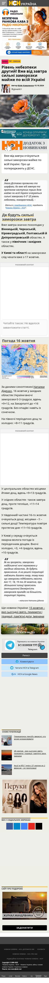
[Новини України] (22, 2)
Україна (5, 61)
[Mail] (39, 826)
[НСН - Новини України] (24, 645)
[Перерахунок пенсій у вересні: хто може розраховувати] (6, 740)
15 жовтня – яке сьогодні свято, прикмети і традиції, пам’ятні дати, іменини (23, 612)
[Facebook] (9, 826)
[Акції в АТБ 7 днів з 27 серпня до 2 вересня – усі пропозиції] (6, 769)
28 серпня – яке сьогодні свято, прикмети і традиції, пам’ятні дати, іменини (30, 753)
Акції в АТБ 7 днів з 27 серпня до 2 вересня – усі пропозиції (29, 766)
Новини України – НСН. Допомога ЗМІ (19, 949)
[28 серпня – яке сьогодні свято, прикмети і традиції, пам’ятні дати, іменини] (6, 755)
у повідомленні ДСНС (22, 205)
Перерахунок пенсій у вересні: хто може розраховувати (30, 737)
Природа (16, 61)
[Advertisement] (24, 293)
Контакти (41, 949)
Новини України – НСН (15, 208)
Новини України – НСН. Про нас (25, 954)
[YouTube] (31, 826)
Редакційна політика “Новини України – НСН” (25, 959)
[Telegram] (17, 826)
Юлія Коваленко (26, 85)
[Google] (24, 826)
